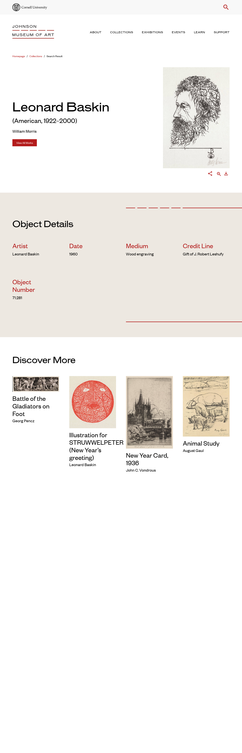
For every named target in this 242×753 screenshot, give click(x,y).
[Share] (210, 174)
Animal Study (201, 443)
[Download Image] (226, 174)
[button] (226, 7)
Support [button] (222, 32)
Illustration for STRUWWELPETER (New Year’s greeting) (96, 446)
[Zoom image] (219, 174)
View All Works (24, 143)
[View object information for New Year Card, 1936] (149, 411)
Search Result (55, 56)
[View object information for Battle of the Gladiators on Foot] (35, 383)
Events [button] (178, 32)
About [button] (96, 32)
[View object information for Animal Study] (206, 405)
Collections (35, 56)
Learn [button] (199, 32)
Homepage (18, 56)
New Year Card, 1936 (147, 459)
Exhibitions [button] (152, 32)
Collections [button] (121, 32)
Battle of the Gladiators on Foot (30, 405)
